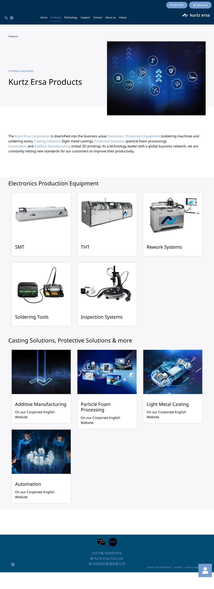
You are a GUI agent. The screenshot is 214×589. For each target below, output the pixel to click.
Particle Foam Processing (96, 407)
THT (85, 247)
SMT (19, 247)
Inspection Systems (102, 317)
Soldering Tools (31, 317)
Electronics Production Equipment (134, 136)
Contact (97, 17)
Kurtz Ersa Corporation (32, 136)
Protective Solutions (109, 141)
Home (43, 17)
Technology (70, 17)
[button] (6, 18)
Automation (17, 146)
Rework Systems (164, 247)
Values (123, 17)
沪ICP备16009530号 (107, 553)
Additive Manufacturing (52, 146)
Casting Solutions (47, 141)
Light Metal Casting (168, 404)
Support (85, 17)
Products (56, 17)
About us (110, 17)
